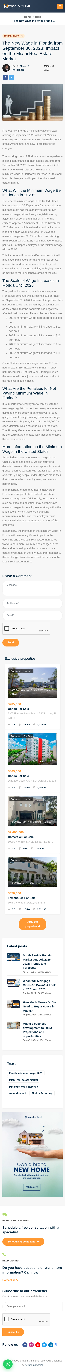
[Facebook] (5, 77)
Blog (38, 17)
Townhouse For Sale (21, 898)
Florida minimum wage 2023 (25, 1073)
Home (27, 17)
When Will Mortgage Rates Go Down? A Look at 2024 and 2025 (39, 985)
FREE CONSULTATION (15, 1220)
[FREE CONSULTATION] (32, 1214)
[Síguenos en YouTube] (37, 1344)
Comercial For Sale (21, 837)
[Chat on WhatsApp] (8, 1364)
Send (11, 642)
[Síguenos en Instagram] (31, 1344)
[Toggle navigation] (60, 6)
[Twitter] (11, 77)
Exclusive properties (31, 924)
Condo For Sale (18, 708)
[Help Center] (32, 1254)
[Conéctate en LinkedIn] (50, 1344)
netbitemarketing (34, 1365)
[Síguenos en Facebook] (24, 1344)
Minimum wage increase (23, 1086)
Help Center (11, 1260)
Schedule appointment (21, 1241)
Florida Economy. (42, 1093)
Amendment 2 (17, 1093)
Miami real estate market (23, 1080)
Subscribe (13, 1332)
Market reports (13, 36)
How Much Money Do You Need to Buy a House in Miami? (40, 1006)
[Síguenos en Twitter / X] (44, 1344)
